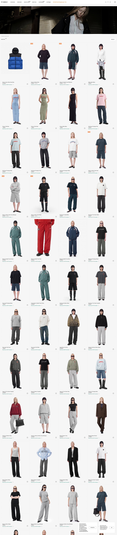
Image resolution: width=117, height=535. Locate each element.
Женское (19, 2)
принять (92, 527)
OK (111, 527)
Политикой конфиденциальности (83, 531)
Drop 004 (34, 2)
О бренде (48, 2)
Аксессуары (27, 2)
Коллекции (42, 2)
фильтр (113, 39)
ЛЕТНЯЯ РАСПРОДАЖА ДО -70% (59, 2)
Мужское (12, 2)
